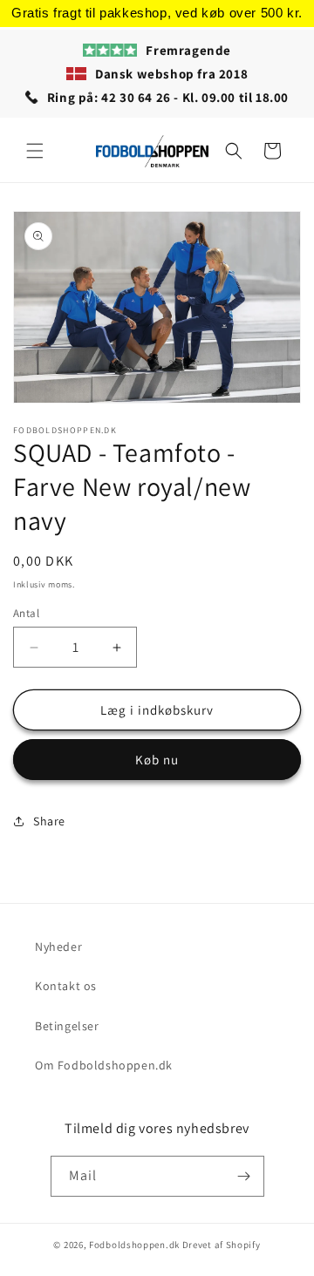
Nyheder (58, 946)
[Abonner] (244, 1176)
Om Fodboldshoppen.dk (104, 1065)
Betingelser (67, 1026)
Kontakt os (66, 986)
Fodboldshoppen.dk (134, 1245)
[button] (35, 151)
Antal (26, 613)
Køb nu (157, 759)
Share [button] (49, 821)
